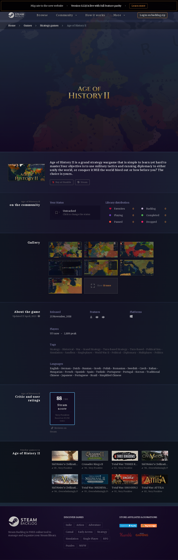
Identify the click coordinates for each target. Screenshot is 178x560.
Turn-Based (137, 349)
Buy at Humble (63, 182)
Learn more (138, 5)
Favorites (124, 208)
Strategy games (49, 25)
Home (11, 25)
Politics (159, 352)
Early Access (85, 531)
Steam (83, 182)
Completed (156, 215)
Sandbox (70, 352)
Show (104, 285)
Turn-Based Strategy (115, 349)
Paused (124, 221)
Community (65, 15)
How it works (95, 15)
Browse (42, 15)
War (78, 349)
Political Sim (153, 349)
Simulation (56, 352)
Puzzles (70, 545)
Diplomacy (130, 352)
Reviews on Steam (58, 430)
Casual (69, 531)
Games (28, 25)
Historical (68, 349)
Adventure (95, 525)
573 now (55, 333)
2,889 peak (70, 333)
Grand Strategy (92, 349)
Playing (124, 215)
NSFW (82, 545)
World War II (102, 352)
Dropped (156, 221)
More (117, 15)
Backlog (156, 208)
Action (80, 525)
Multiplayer (146, 352)
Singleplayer (85, 352)
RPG (105, 538)
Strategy (55, 349)
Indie (69, 525)
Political (117, 352)
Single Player (90, 538)
